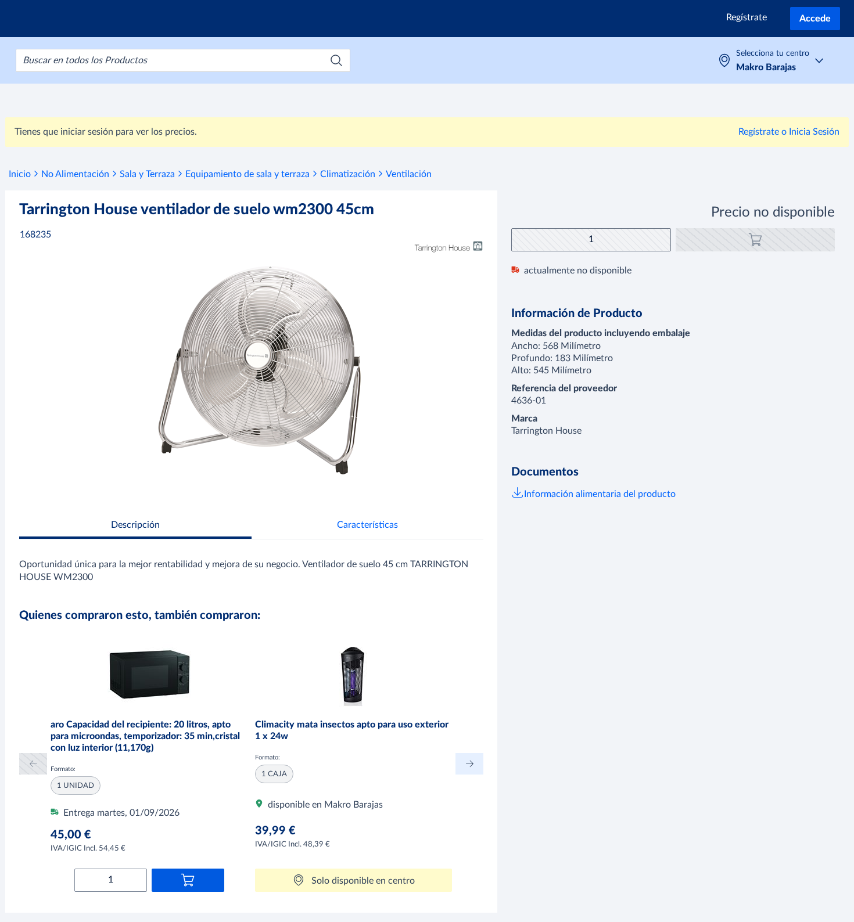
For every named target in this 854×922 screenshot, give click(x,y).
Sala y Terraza (147, 174)
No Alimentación (75, 174)
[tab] (135, 526)
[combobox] (183, 60)
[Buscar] (336, 60)
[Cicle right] (469, 764)
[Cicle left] (33, 764)
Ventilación (409, 174)
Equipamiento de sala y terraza (247, 174)
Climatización (347, 174)
